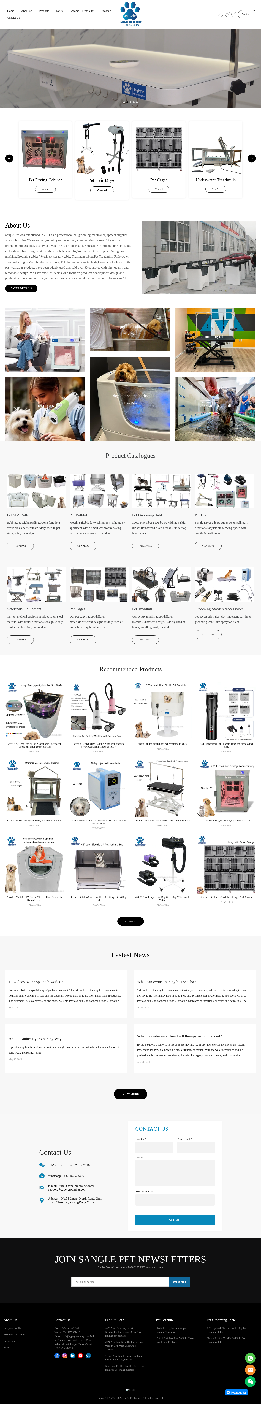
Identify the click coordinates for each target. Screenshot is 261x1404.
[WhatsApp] (250, 1358)
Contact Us (13, 17)
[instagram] (64, 1355)
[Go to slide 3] (130, 102)
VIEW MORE (20, 546)
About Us (26, 10)
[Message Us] (236, 1395)
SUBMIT (175, 1220)
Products (44, 10)
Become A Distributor (82, 10)
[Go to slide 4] (134, 102)
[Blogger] (130, 1390)
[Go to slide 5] (137, 102)
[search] (220, 14)
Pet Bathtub (164, 1320)
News (59, 10)
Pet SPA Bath (114, 1320)
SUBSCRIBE (179, 1281)
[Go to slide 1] (124, 102)
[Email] (250, 1370)
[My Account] (234, 14)
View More (45, 343)
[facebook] (57, 1355)
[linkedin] (72, 1355)
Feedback (106, 10)
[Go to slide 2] (127, 102)
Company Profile (12, 1328)
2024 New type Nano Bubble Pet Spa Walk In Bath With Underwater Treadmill (124, 1346)
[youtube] (80, 1355)
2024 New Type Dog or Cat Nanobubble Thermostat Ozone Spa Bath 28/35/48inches (123, 1332)
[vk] (88, 1355)
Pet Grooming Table (221, 1320)
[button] (9, 159)
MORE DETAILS (21, 288)
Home (10, 10)
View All (45, 190)
